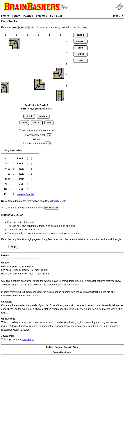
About (75, 347)
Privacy (58, 347)
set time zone (51, 207)
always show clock (35, 135)
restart (36, 122)
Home (5, 15)
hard (31, 27)
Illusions (41, 15)
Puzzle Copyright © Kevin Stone (36, 109)
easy (14, 27)
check (29, 116)
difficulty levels (58, 201)
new (48, 122)
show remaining (35, 143)
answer (43, 116)
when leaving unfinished (62, 27)
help (13, 246)
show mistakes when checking (38, 130)
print (24, 122)
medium (23, 27)
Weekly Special (25, 194)
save (83, 27)
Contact (67, 347)
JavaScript (28, 339)
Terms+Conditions (62, 352)
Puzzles (28, 15)
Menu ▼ (118, 15)
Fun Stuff (56, 15)
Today (16, 15)
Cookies (49, 347)
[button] (5, 42)
